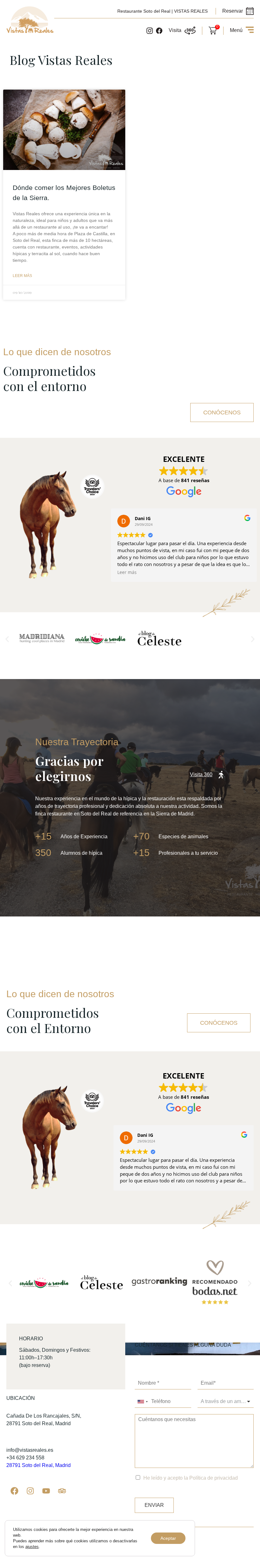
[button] (7, 639)
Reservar (232, 11)
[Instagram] (30, 1491)
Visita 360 (201, 774)
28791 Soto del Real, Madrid (38, 1465)
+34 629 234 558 (25, 1457)
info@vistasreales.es (29, 1450)
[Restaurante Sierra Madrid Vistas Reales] (30, 32)
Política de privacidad (213, 1478)
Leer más (22, 276)
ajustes (32, 1546)
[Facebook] (14, 1491)
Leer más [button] (127, 572)
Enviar (154, 1505)
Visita (175, 30)
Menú (236, 30)
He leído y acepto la (190, 1478)
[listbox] (226, 1402)
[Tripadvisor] (62, 1491)
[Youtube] (46, 1491)
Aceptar (168, 1538)
